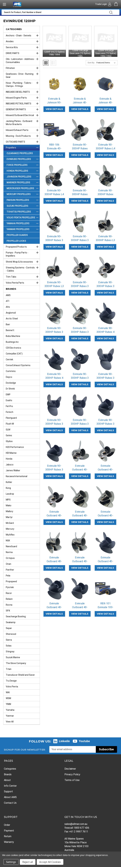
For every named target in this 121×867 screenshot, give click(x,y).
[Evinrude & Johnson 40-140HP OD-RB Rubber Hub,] (105, 84)
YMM (8, 704)
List (53, 63)
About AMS (10, 797)
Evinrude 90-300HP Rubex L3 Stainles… (105, 240)
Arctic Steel (12, 318)
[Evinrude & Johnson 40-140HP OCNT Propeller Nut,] (80, 84)
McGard (10, 523)
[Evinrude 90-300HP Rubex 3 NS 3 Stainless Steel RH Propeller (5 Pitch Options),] (80, 313)
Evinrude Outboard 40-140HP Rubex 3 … (54, 609)
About (7, 780)
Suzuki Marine (13, 657)
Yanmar (10, 716)
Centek (9, 359)
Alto (8, 307)
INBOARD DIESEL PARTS (18, 92)
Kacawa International (16, 476)
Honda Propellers (17, 171)
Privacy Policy (72, 774)
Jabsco (9, 464)
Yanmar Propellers (18, 229)
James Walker (13, 470)
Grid (46, 63)
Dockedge (11, 383)
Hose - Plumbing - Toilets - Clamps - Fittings (19, 84)
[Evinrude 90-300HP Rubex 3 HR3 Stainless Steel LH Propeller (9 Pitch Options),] (80, 267)
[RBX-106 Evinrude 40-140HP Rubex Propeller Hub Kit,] (54, 130)
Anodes (10, 41)
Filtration (10, 68)
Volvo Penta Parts (15, 282)
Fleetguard (11, 418)
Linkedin (64, 741)
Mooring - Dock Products (18, 136)
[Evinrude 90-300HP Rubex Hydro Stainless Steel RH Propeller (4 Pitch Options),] (80, 130)
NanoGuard (11, 546)
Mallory (9, 511)
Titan (8, 669)
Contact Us (10, 802)
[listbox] (106, 62)
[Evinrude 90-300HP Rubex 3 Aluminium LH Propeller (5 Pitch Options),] (105, 405)
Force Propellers (17, 165)
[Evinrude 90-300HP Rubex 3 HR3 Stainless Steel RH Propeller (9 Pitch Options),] (105, 267)
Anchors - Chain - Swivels (18, 35)
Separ (9, 628)
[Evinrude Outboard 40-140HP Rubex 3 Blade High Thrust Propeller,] (54, 588)
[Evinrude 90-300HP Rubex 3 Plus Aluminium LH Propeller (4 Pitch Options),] (54, 405)
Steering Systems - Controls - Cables (20, 269)
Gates (9, 435)
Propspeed (11, 581)
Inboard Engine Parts (16, 97)
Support (8, 791)
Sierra (9, 640)
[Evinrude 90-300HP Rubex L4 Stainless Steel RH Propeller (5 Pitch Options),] (54, 176)
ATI (7, 301)
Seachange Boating (16, 616)
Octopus (10, 558)
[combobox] (55, 12)
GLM (8, 429)
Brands (8, 774)
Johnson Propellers (19, 176)
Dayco (9, 377)
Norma (9, 552)
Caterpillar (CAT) (14, 353)
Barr (8, 324)
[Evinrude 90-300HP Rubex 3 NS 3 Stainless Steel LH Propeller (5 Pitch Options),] (54, 313)
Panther (10, 569)
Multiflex (10, 534)
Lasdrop (10, 494)
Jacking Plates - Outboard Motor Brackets (19, 123)
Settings (11, 862)
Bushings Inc (12, 342)
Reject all (27, 862)
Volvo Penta (12, 686)
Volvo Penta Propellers (21, 217)
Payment (9, 830)
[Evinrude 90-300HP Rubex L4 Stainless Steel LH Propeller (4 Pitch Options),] (105, 130)
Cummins (11, 371)
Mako (8, 505)
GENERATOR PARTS (16, 109)
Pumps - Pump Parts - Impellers (17, 254)
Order (7, 824)
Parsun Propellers (18, 200)
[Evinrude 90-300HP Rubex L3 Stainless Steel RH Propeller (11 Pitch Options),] (54, 267)
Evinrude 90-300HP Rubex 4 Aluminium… (105, 332)
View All (10, 721)
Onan (8, 564)
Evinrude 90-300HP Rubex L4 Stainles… (105, 148)
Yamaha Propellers (18, 223)
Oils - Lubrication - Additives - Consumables (20, 60)
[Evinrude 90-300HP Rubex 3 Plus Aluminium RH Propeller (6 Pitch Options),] (80, 405)
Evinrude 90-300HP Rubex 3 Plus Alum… (54, 424)
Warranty (9, 841)
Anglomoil (11, 312)
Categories (10, 768)
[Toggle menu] (4, 4)
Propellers (11, 147)
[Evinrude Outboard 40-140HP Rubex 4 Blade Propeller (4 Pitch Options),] (105, 543)
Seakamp (10, 622)
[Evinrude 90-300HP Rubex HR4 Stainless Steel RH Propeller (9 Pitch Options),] (105, 176)
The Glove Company (16, 663)
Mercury (10, 529)
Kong (8, 488)
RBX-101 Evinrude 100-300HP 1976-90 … (105, 609)
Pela (8, 575)
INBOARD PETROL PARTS (18, 103)
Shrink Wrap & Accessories (19, 261)
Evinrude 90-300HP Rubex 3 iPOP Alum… (80, 378)
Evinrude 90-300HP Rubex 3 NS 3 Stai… (54, 332)
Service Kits (12, 47)
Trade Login (101, 4)
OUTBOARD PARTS (15, 142)
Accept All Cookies (50, 862)
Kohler (9, 482)
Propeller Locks (16, 241)
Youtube (84, 741)
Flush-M (10, 423)
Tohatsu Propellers (19, 211)
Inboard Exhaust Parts (17, 130)
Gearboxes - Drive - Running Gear (19, 75)
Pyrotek (10, 587)
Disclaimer (70, 768)
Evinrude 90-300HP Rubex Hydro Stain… (80, 148)
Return (7, 836)
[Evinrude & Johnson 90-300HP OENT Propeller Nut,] (54, 84)
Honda (9, 458)
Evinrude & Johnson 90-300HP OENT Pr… (54, 104)
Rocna (9, 605)
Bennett (10, 330)
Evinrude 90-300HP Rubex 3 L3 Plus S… (54, 240)
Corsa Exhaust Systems (18, 365)
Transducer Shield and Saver (20, 675)
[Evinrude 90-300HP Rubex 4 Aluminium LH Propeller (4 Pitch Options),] (105, 313)
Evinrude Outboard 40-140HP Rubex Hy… (80, 471)
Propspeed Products (16, 246)
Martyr (9, 517)
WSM (8, 698)
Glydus (9, 441)
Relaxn (9, 599)
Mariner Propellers (18, 182)
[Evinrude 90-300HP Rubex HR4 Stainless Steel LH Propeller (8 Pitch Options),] (80, 176)
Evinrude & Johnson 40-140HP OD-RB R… (105, 104)
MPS (8, 499)
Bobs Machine (13, 336)
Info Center (10, 785)
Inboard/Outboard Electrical (20, 115)
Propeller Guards (17, 235)
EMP (8, 394)
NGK (8, 540)
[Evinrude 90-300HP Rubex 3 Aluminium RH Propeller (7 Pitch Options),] (54, 451)
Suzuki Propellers (17, 206)
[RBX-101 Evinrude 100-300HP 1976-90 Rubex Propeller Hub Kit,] (105, 588)
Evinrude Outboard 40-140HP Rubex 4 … (105, 563)
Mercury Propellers (19, 194)
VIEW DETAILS (54, 109)
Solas (9, 645)
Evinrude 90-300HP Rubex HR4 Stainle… (80, 194)
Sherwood (11, 634)
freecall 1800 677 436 (76, 827)
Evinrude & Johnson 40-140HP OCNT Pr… (80, 104)
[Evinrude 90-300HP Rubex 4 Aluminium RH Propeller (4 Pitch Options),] (54, 359)
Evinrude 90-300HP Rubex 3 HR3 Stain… (80, 286)
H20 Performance (15, 447)
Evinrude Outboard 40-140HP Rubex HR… (105, 471)
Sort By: (91, 62)
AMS (8, 295)
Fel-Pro (9, 406)
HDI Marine (11, 453)
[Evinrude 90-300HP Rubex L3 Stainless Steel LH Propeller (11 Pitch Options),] (105, 221)
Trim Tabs (11, 276)
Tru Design (11, 680)
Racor (9, 593)
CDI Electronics (13, 348)
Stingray (10, 651)
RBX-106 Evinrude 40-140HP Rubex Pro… (54, 150)
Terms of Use (72, 780)
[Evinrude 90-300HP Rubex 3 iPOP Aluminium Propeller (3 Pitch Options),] (80, 359)
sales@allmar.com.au (75, 823)
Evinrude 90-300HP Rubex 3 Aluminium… (105, 424)
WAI (8, 692)
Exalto (9, 400)
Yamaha (10, 710)
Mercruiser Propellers (20, 188)
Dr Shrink (10, 388)
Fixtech (9, 412)
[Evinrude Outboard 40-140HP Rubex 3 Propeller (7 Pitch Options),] (80, 588)
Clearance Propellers (20, 153)
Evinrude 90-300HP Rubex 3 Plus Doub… (105, 378)
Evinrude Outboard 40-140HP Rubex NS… (80, 517)
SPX (8, 610)
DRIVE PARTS (12, 53)
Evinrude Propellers (19, 159)
